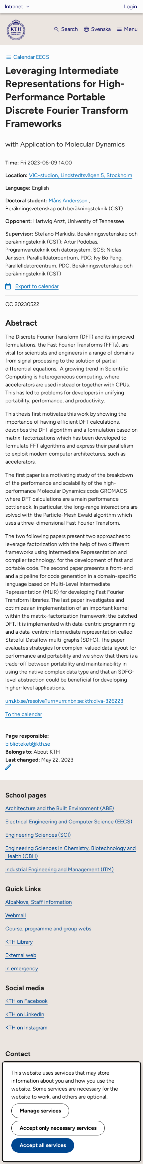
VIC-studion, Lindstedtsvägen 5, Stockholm (80, 175)
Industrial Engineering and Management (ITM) (59, 869)
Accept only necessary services (58, 1128)
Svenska (101, 29)
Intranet (14, 6)
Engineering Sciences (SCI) (38, 835)
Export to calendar (37, 286)
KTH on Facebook (26, 1001)
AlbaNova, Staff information (38, 902)
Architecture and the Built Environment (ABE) (59, 808)
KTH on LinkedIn (24, 1014)
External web (20, 955)
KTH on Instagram (26, 1027)
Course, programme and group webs (48, 928)
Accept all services (43, 1145)
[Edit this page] (8, 767)
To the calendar (23, 714)
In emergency (21, 968)
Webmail (15, 915)
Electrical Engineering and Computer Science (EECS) (68, 821)
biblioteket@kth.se (27, 744)
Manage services (40, 1111)
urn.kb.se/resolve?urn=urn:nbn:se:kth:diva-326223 (64, 701)
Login (130, 6)
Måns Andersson (68, 200)
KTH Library (19, 942)
